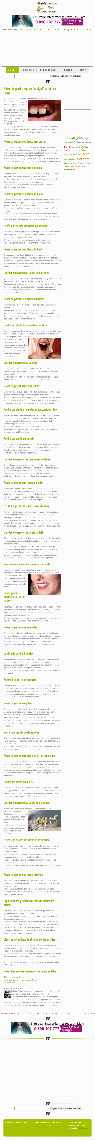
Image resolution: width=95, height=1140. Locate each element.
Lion (69, 138)
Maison (88, 163)
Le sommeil (67, 70)
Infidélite (67, 169)
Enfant (80, 155)
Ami (65, 138)
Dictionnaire (28, 70)
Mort (86, 154)
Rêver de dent (9, 983)
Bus (78, 146)
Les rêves (82, 70)
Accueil (12, 70)
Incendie (74, 166)
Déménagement (70, 150)
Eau (79, 150)
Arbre (73, 147)
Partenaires (83, 1128)
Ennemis (84, 150)
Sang (67, 146)
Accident (85, 138)
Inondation (73, 163)
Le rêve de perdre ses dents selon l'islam (20, 980)
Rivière (67, 160)
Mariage (82, 166)
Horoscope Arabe (48, 70)
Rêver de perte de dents (13, 977)
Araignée (81, 163)
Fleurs (73, 159)
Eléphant (67, 166)
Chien (77, 142)
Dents (84, 146)
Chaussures (68, 143)
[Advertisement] (47, 50)
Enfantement (86, 143)
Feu (73, 169)
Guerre (66, 163)
